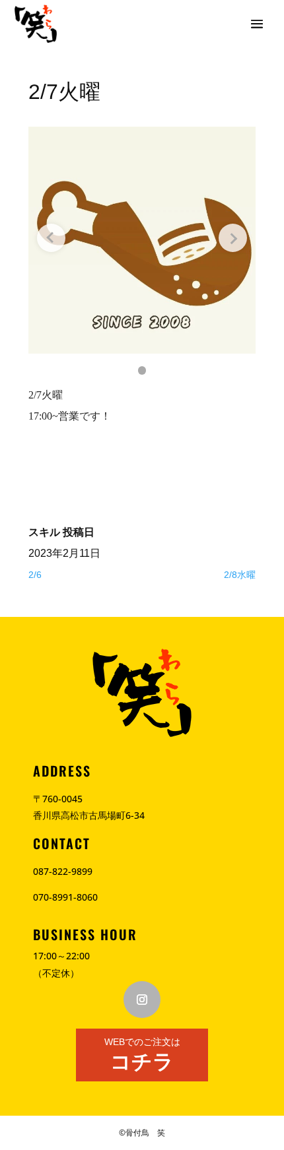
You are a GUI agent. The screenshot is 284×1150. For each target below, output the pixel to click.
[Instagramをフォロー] (142, 999)
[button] (142, 370)
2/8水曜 (240, 574)
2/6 (35, 574)
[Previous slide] (51, 238)
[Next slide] (233, 238)
